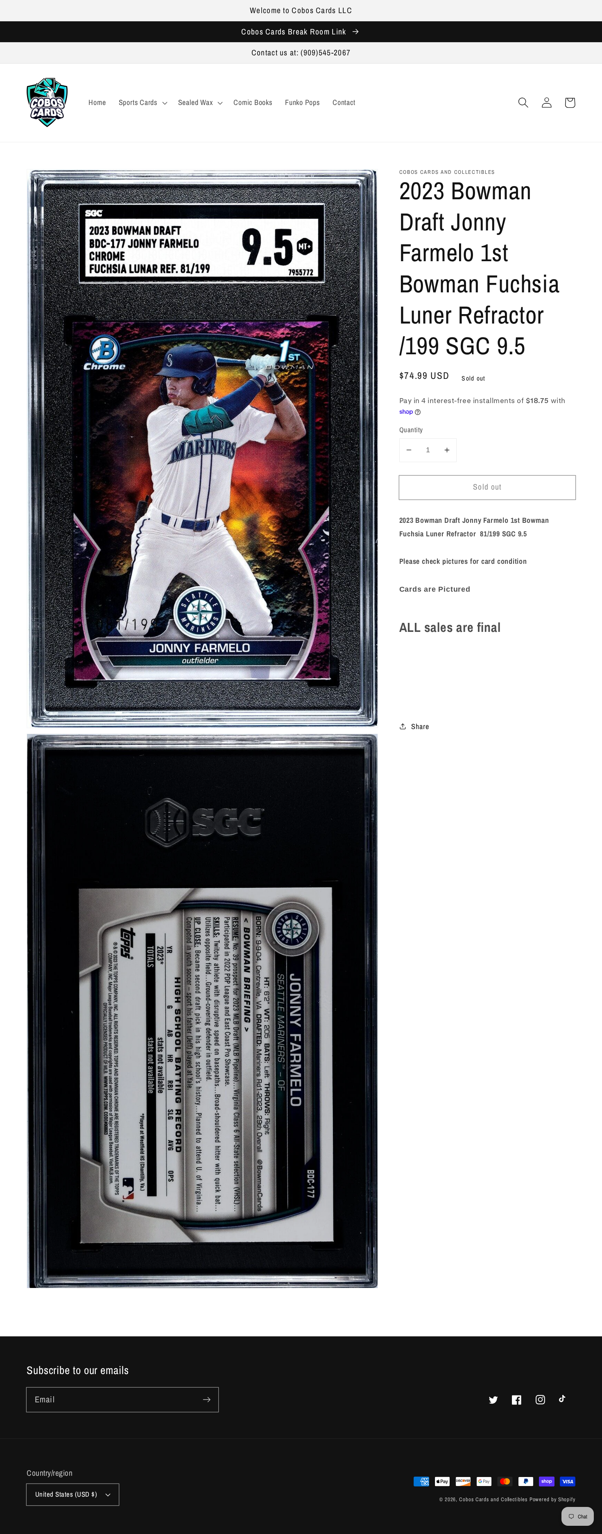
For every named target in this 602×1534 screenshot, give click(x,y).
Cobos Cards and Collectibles (493, 1499)
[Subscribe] (206, 1399)
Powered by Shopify (552, 1499)
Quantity (411, 429)
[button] (523, 102)
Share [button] (420, 726)
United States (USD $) (66, 1494)
